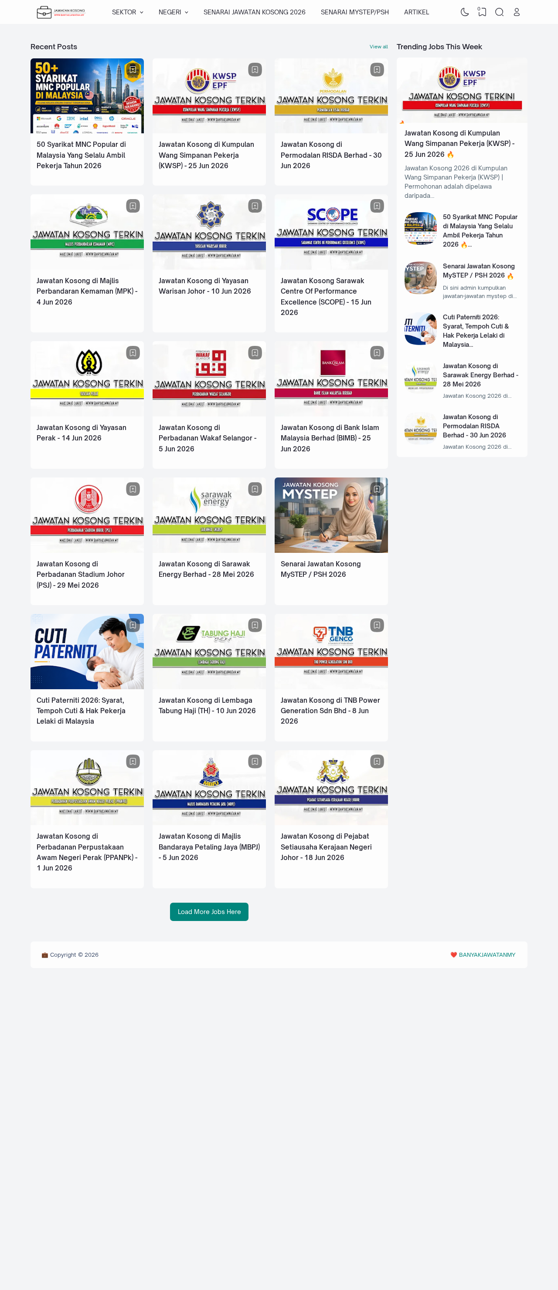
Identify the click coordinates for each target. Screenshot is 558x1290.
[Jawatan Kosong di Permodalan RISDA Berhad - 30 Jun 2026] (331, 131)
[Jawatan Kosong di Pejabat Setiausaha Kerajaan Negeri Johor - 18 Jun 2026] (331, 822)
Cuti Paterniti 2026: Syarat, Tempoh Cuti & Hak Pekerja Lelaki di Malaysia (81, 711)
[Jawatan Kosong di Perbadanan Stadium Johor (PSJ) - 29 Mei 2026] (87, 550)
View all (379, 47)
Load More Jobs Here (209, 911)
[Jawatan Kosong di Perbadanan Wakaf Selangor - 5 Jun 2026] (209, 414)
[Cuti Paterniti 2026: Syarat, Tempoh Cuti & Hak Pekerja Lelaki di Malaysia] (87, 687)
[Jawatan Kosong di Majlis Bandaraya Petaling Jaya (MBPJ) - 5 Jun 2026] (209, 822)
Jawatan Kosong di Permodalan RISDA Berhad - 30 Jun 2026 (331, 155)
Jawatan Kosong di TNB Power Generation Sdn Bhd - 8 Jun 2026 (330, 711)
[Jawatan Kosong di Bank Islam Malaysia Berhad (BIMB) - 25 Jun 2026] (331, 414)
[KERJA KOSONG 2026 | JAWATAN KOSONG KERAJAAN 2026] (61, 12)
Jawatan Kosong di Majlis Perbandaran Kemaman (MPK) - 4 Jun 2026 (87, 291)
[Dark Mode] (465, 12)
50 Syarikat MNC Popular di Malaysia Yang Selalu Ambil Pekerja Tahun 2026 (81, 155)
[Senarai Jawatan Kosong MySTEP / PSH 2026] (331, 550)
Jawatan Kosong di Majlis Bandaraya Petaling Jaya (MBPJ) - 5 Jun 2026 (209, 847)
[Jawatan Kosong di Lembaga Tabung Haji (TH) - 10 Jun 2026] (209, 687)
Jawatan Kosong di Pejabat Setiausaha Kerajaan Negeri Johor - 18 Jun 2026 (326, 847)
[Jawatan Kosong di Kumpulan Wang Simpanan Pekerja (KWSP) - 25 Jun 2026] (209, 131)
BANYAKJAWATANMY (487, 954)
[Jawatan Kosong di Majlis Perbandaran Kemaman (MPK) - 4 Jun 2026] (87, 267)
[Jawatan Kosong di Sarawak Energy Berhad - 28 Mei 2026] (209, 550)
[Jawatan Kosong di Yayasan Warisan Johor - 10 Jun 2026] (209, 267)
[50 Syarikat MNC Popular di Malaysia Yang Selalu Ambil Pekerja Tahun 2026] (87, 131)
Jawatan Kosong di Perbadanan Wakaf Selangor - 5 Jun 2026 (207, 438)
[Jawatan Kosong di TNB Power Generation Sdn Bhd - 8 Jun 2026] (331, 687)
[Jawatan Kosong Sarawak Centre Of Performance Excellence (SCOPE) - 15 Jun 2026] (331, 267)
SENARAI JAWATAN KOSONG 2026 (255, 12)
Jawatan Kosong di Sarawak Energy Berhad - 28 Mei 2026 (480, 375)
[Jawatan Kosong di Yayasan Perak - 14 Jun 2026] (87, 414)
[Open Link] (516, 12)
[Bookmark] (133, 70)
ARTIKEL (416, 12)
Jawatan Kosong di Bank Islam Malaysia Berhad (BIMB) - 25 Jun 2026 (330, 438)
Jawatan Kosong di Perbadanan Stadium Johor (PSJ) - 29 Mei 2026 (81, 574)
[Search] (499, 12)
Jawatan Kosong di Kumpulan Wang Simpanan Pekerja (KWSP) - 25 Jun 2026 (206, 155)
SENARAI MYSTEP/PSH (355, 12)
